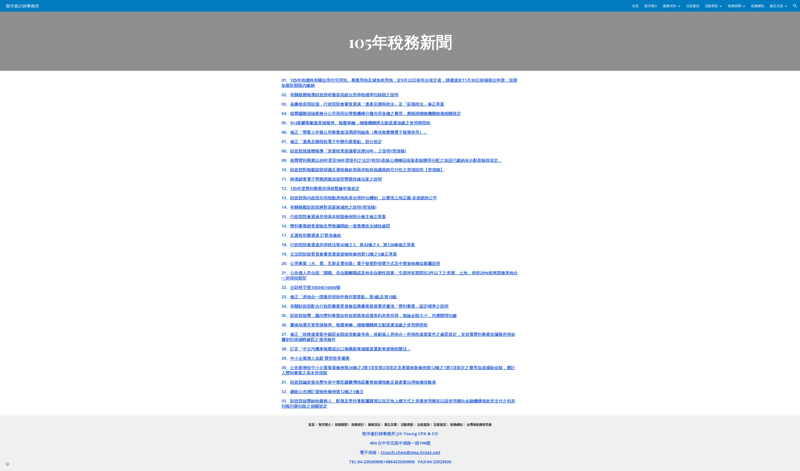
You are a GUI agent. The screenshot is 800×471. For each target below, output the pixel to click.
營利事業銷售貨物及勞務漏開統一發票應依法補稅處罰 (340, 226)
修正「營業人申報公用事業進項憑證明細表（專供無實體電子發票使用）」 (359, 132)
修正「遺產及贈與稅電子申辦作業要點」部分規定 (336, 141)
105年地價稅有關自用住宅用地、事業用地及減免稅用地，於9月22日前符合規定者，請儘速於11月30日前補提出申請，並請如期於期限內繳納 (399, 82)
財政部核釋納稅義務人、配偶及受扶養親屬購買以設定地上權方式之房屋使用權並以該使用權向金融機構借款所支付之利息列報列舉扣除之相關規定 (398, 403)
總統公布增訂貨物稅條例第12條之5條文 (327, 391)
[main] (400, 41)
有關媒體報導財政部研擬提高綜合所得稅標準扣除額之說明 (344, 94)
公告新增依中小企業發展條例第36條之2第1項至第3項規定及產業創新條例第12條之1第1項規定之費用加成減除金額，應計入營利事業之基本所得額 (398, 370)
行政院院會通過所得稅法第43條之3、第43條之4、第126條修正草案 (352, 244)
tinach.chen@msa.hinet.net (410, 452)
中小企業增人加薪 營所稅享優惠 (320, 358)
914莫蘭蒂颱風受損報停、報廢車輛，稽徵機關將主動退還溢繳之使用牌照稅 (360, 123)
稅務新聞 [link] (734, 6)
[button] (795, 6)
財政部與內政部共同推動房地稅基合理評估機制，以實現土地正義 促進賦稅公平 (363, 198)
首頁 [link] (635, 6)
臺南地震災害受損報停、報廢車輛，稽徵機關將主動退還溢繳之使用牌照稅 (359, 325)
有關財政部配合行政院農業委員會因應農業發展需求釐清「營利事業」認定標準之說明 (369, 306)
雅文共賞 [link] (776, 6)
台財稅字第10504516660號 (315, 287)
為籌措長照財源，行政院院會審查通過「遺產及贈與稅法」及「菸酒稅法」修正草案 (367, 104)
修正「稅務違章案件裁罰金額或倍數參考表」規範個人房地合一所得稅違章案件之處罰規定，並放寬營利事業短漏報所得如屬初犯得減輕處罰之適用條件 (398, 336)
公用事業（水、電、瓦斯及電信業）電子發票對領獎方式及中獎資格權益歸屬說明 (365, 263)
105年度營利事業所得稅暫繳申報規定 (325, 188)
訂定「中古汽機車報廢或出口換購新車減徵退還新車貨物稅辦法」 (350, 349)
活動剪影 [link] (711, 6)
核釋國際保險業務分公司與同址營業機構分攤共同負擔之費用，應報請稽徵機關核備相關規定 (375, 113)
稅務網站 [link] (757, 6)
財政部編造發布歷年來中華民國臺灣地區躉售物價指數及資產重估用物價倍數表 (363, 382)
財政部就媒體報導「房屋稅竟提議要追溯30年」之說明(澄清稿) (348, 151)
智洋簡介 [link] (651, 6)
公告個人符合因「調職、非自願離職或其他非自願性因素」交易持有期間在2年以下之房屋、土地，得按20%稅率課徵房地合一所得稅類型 (399, 275)
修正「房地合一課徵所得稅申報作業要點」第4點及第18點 (343, 297)
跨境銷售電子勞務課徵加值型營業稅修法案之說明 (336, 179)
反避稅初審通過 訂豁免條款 (315, 235)
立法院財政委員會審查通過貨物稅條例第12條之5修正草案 (343, 254)
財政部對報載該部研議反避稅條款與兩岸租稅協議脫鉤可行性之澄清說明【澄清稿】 (367, 169)
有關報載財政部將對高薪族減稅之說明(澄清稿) (333, 207)
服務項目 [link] (669, 6)
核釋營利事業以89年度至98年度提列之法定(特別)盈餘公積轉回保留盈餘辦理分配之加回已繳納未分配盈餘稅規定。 (396, 160)
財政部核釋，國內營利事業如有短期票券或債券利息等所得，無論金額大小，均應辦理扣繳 (373, 315)
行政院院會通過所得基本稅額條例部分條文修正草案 (338, 216)
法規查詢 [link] (692, 6)
